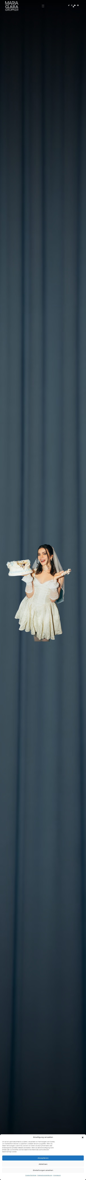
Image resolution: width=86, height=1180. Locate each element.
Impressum (57, 1175)
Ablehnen (43, 1164)
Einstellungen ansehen (43, 1170)
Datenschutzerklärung (44, 1175)
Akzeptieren (43, 1158)
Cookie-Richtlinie (30, 1175)
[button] (83, 1137)
